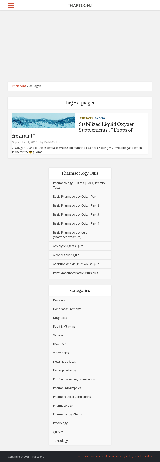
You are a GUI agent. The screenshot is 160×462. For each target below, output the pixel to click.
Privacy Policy (124, 456)
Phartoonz (19, 86)
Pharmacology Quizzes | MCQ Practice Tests (79, 185)
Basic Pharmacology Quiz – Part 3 (76, 214)
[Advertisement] (80, 46)
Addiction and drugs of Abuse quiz (76, 264)
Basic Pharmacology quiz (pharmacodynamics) (70, 234)
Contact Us (82, 456)
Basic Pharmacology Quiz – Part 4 (76, 223)
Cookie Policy (143, 456)
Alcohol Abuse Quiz (66, 255)
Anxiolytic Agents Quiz (68, 246)
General (100, 118)
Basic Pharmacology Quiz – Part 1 (76, 196)
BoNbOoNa (52, 142)
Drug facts (86, 118)
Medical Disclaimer (102, 456)
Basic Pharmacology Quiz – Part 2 (76, 205)
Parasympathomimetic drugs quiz (75, 273)
